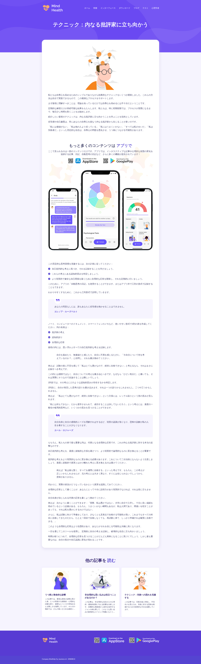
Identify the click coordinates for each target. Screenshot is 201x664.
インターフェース (108, 8)
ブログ (136, 8)
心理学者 (155, 8)
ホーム (87, 8)
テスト (145, 8)
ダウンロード (124, 8)
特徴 (95, 8)
